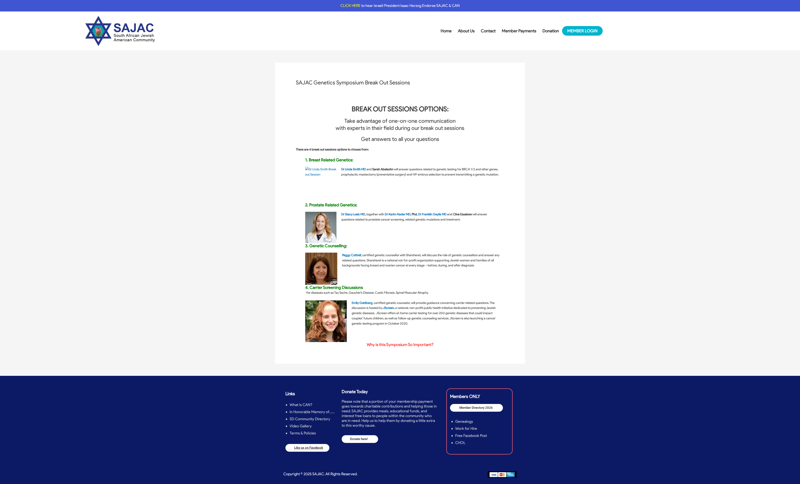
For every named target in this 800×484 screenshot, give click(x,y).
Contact (488, 30)
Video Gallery (301, 426)
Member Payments (519, 30)
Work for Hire (466, 428)
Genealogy (464, 421)
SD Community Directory (310, 419)
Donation (550, 30)
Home (446, 30)
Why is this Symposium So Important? (400, 344)
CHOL (460, 442)
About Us (466, 30)
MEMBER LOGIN (582, 30)
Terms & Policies (303, 433)
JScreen (388, 308)
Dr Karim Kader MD (397, 214)
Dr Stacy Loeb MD (353, 214)
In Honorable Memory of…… (312, 412)
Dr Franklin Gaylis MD (432, 214)
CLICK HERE (350, 5)
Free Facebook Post (471, 435)
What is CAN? (301, 404)
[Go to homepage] (120, 31)
